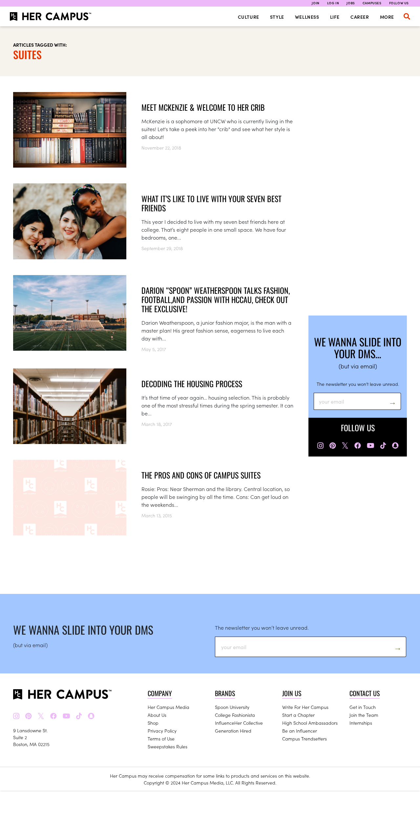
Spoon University (232, 707)
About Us (157, 715)
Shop (153, 722)
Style (277, 16)
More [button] (387, 16)
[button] (407, 16)
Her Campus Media (168, 707)
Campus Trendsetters (304, 738)
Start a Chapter (298, 715)
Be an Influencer (299, 730)
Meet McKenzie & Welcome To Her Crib (203, 107)
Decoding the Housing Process (191, 383)
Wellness (307, 16)
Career (359, 16)
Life (335, 16)
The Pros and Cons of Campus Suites (201, 475)
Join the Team (363, 715)
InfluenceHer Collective (239, 722)
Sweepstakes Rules (167, 746)
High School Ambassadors (310, 722)
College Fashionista (235, 715)
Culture (248, 16)
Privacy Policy (162, 730)
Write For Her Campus (305, 707)
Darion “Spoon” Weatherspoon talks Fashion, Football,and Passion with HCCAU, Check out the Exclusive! (215, 299)
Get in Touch (362, 707)
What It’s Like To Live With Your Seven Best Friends (211, 203)
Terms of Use (161, 738)
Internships (360, 722)
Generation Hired (233, 730)
